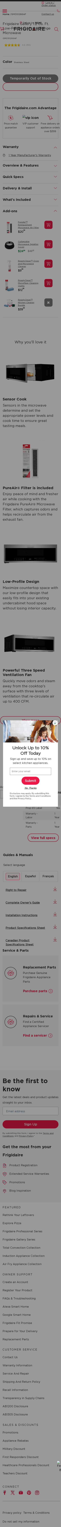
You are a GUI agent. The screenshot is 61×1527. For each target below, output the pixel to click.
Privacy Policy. (25, 798)
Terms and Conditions (40, 796)
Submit (30, 780)
